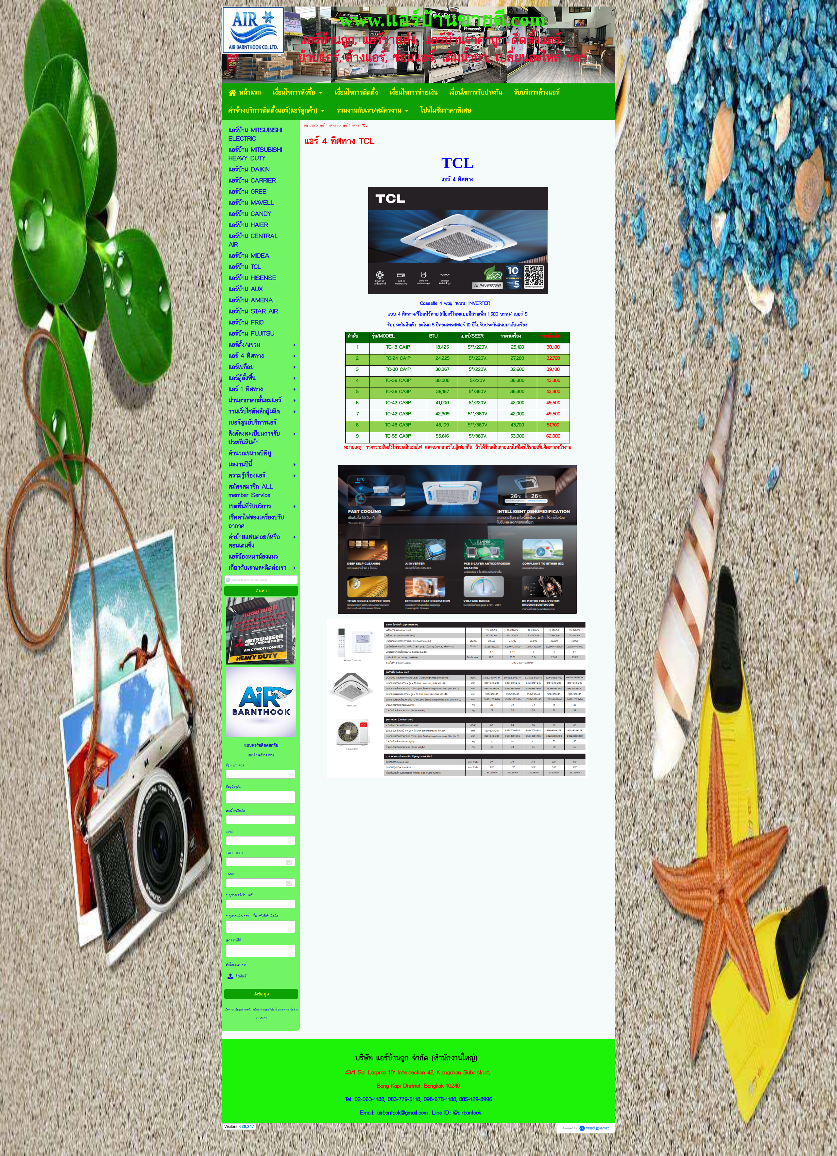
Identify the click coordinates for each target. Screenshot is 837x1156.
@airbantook (467, 1112)
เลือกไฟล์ (239, 976)
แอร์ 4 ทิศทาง (329, 125)
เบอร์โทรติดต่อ (236, 811)
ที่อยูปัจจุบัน (234, 786)
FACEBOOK (235, 853)
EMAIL (231, 874)
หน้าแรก (309, 125)
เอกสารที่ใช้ (234, 940)
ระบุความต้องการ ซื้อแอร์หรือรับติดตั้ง (252, 916)
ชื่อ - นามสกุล (235, 765)
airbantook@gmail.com (402, 1112)
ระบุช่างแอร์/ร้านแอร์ (239, 895)
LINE (229, 832)
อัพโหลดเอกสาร (236, 964)
